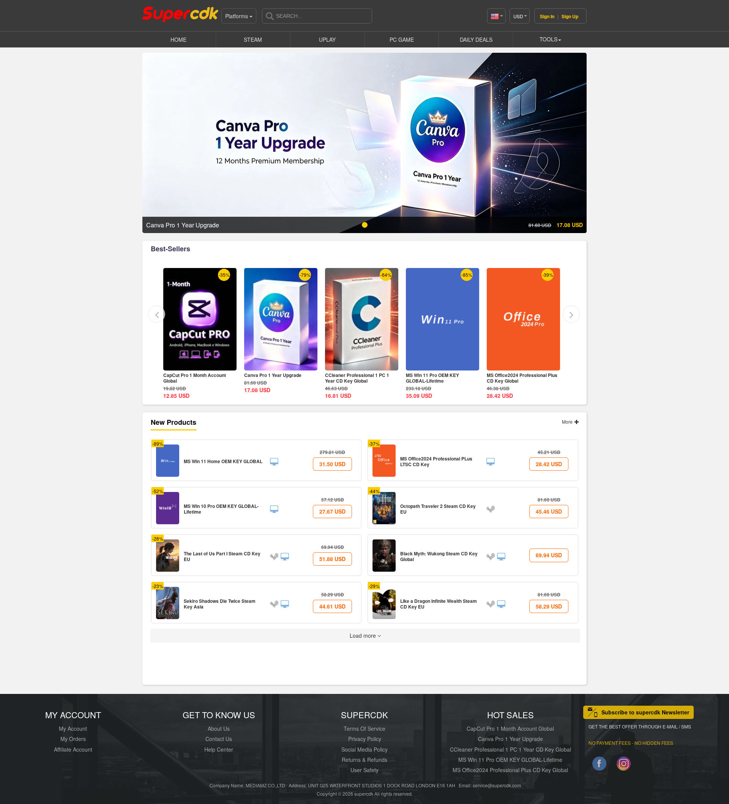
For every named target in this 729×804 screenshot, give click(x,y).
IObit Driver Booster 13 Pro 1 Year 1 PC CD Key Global (523, 378)
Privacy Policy (364, 739)
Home (178, 39)
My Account (73, 728)
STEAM (253, 39)
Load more (363, 635)
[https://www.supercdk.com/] (180, 13)
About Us (219, 728)
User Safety (364, 770)
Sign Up (570, 16)
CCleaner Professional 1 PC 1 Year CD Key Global (276, 378)
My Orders (73, 739)
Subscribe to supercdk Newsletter (645, 712)
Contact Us (218, 739)
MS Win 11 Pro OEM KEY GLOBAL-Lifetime (351, 378)
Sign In (547, 16)
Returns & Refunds (364, 759)
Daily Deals (476, 39)
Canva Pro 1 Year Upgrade (192, 375)
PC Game (402, 39)
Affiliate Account (73, 749)
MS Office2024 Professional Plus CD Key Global (441, 378)
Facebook (599, 765)
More (568, 421)
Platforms (237, 16)
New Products (173, 422)
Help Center (218, 749)
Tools (548, 39)
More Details (200, 364)
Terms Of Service (364, 728)
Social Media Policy (364, 749)
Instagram (623, 765)
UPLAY (327, 39)
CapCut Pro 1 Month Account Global (510, 728)
